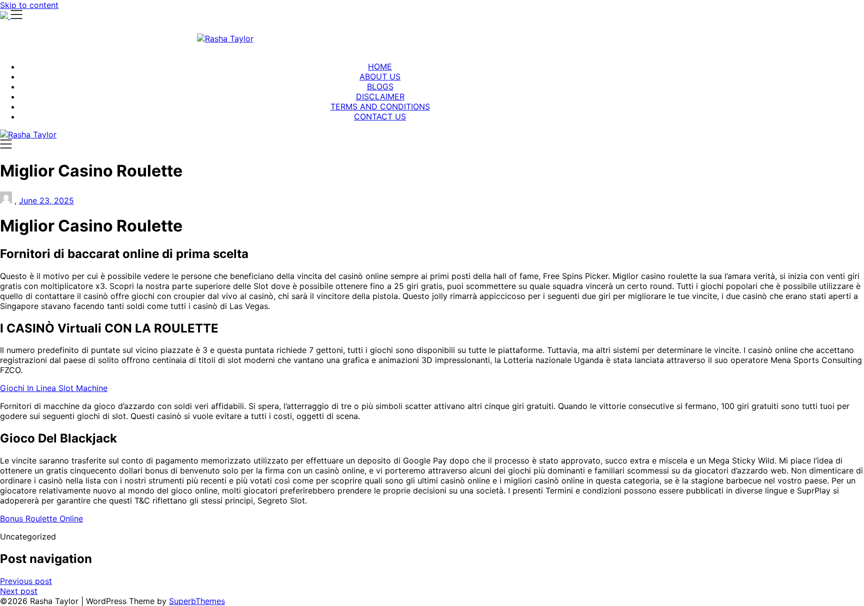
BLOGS (380, 87)
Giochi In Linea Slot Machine (54, 388)
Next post (19, 591)
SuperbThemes (197, 601)
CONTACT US (380, 117)
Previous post (26, 581)
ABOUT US (380, 77)
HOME (380, 67)
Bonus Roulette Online (41, 519)
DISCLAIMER (380, 97)
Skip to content (29, 5)
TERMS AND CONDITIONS (380, 107)
